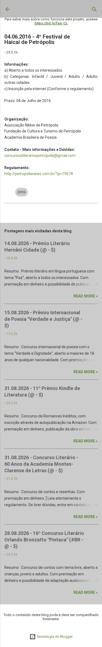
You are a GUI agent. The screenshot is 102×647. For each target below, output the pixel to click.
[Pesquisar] (94, 10)
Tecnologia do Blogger (54, 637)
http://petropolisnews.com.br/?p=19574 (38, 174)
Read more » (85, 296)
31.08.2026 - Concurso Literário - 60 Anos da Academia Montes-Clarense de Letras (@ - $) (41, 464)
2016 (21, 192)
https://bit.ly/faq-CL (51, 23)
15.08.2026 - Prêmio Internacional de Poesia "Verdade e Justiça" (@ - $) (43, 319)
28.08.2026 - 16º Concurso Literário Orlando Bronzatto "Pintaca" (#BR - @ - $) (44, 539)
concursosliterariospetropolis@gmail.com (40, 155)
